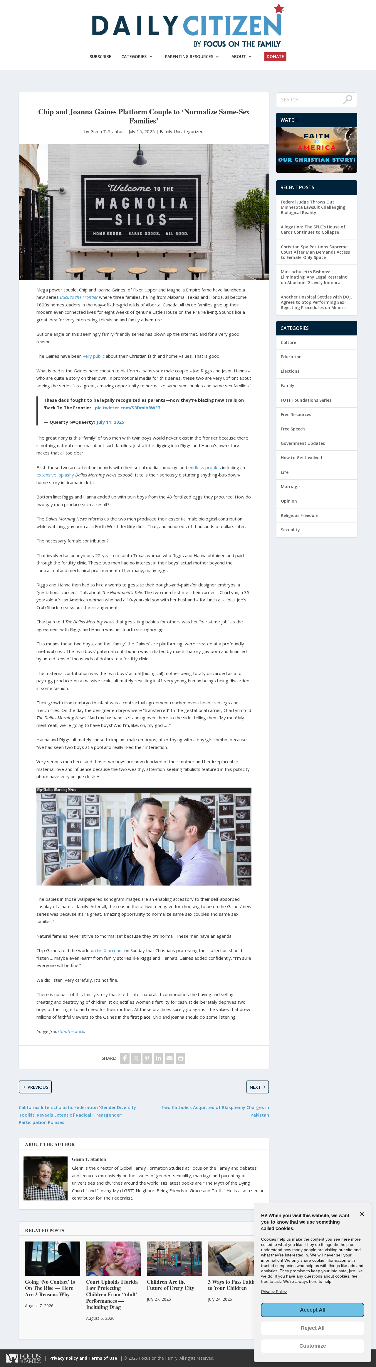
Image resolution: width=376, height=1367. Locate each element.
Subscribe (100, 56)
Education (291, 356)
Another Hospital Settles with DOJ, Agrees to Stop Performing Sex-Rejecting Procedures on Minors (316, 302)
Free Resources (296, 414)
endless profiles (204, 467)
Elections (290, 371)
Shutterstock (72, 1031)
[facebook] (125, 1058)
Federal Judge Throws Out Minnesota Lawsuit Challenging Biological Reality (313, 207)
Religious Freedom (299, 515)
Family (166, 131)
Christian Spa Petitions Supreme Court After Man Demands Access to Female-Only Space (315, 252)
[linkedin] (158, 1058)
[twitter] (136, 1058)
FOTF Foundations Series (306, 400)
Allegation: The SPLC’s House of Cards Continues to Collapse (313, 229)
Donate (275, 56)
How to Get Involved (301, 457)
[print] (180, 1058)
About (238, 56)
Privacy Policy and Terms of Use (83, 1358)
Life (284, 472)
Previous (38, 1087)
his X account (110, 950)
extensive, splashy (55, 475)
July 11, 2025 (110, 422)
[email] (169, 1058)
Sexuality (290, 529)
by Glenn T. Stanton (104, 131)
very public (94, 356)
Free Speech (293, 429)
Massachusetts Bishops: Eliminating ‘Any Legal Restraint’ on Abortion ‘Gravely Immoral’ (314, 277)
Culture (288, 342)
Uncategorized (189, 131)
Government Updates (303, 443)
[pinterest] (147, 1058)
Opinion (289, 501)
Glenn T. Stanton (89, 1159)
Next (255, 1087)
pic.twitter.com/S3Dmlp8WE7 (127, 408)
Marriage (290, 486)
